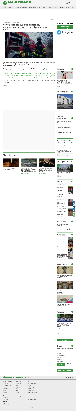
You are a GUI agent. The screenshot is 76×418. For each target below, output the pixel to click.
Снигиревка (6, 394)
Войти (17, 394)
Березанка (6, 403)
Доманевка (6, 399)
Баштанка (5, 395)
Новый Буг (5, 390)
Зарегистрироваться (21, 396)
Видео (17, 392)
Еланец (5, 401)
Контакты (30, 394)
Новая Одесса (6, 397)
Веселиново (6, 404)
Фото (17, 390)
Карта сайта (31, 390)
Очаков (5, 392)
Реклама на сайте (32, 399)
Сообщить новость (32, 392)
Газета (29, 395)
